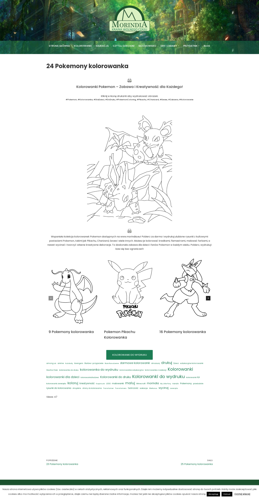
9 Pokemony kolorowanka (71, 331)
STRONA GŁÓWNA (59, 46)
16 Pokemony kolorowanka (182, 331)
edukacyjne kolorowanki (191, 363)
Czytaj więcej (242, 494)
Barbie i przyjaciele (94, 363)
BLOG (207, 46)
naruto (175, 383)
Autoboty (69, 363)
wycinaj (163, 388)
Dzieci (176, 363)
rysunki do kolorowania (58, 388)
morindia (153, 383)
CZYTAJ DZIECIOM (123, 46)
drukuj (166, 362)
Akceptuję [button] (213, 494)
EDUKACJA (102, 46)
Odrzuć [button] (227, 494)
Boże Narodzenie (112, 363)
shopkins (77, 388)
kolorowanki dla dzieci (62, 377)
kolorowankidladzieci (90, 377)
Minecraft (141, 383)
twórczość (133, 388)
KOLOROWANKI (83, 46)
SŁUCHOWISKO (147, 46)
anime (61, 363)
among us (51, 363)
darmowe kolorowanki (135, 363)
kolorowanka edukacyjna (132, 370)
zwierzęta (174, 388)
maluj (130, 383)
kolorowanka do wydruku (99, 370)
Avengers (78, 363)
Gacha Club (52, 370)
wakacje (144, 388)
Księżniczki (100, 384)
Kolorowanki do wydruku (158, 376)
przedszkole (198, 383)
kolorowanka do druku (69, 370)
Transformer (108, 388)
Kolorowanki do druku (115, 377)
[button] (178, 45)
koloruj (72, 383)
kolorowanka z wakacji (155, 370)
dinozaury (155, 363)
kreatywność (87, 383)
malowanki (118, 383)
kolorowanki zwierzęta (56, 383)
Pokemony (186, 383)
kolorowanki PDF (193, 377)
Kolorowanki (180, 369)
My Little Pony (165, 384)
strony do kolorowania (92, 388)
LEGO (108, 383)
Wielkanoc (153, 388)
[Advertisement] (129, 424)
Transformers (121, 388)
